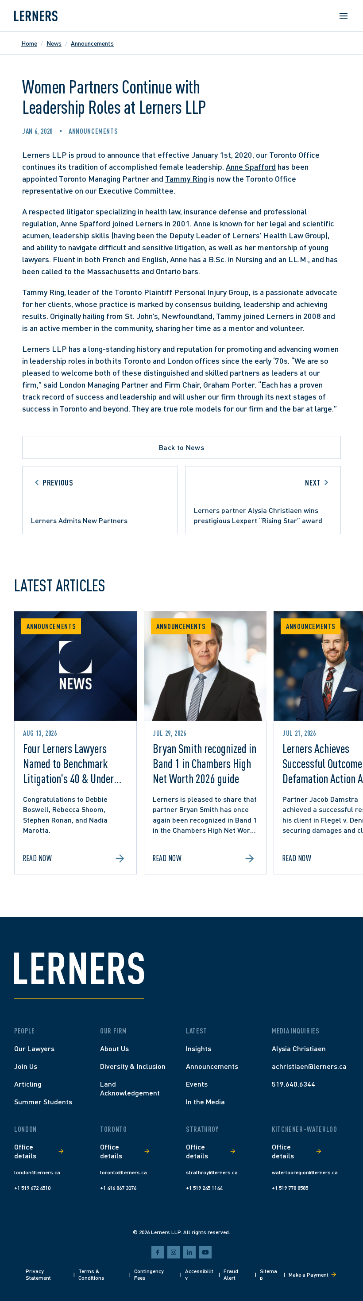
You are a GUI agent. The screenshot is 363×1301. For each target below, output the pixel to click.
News (54, 43)
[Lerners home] (36, 16)
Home (29, 43)
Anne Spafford (251, 166)
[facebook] (157, 1252)
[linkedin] (189, 1252)
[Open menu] (343, 16)
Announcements (92, 43)
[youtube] (205, 1252)
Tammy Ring (186, 178)
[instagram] (173, 1252)
